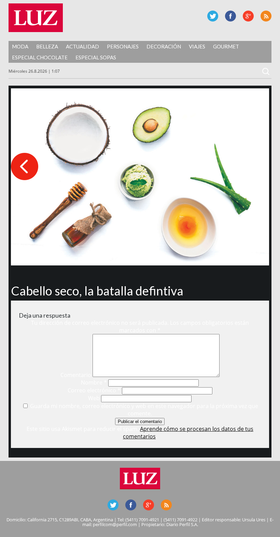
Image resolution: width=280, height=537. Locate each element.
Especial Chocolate (40, 57)
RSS (266, 16)
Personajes (123, 46)
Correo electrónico (94, 390)
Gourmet (226, 46)
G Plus (248, 16)
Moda (20, 46)
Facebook (230, 16)
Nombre (94, 382)
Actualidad (82, 46)
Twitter (212, 16)
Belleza (47, 46)
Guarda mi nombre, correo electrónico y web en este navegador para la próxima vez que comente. (144, 409)
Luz (36, 17)
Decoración (163, 46)
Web (94, 398)
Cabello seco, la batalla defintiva (97, 290)
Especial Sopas (95, 57)
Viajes (197, 46)
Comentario (75, 375)
